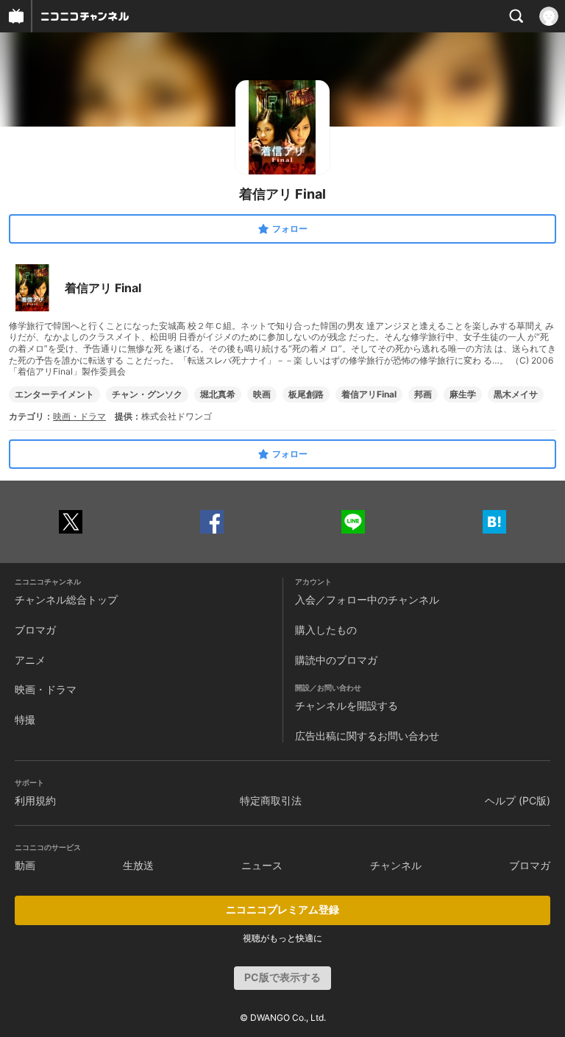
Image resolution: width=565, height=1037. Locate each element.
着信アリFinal (369, 394)
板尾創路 (306, 394)
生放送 (138, 865)
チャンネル (396, 865)
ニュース (261, 865)
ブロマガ (35, 629)
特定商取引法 (271, 800)
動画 (25, 865)
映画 (262, 394)
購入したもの (326, 629)
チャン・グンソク (147, 394)
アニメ (30, 660)
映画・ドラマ (79, 416)
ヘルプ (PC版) (517, 800)
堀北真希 (217, 394)
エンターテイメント (54, 394)
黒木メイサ (516, 394)
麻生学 (462, 394)
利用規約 (35, 800)
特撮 (25, 719)
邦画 (423, 394)
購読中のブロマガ (336, 660)
